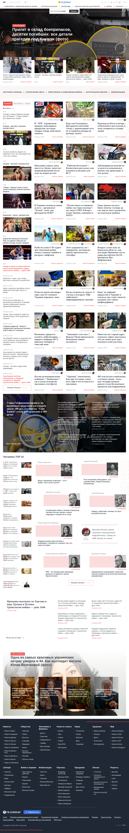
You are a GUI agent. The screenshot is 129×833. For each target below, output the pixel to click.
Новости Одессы (10, 741)
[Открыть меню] (4, 2)
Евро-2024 (62, 744)
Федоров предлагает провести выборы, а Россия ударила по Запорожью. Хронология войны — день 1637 (105, 632)
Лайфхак (7, 788)
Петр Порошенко (64, 793)
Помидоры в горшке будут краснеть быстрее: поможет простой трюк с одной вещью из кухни (78, 693)
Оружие (25, 783)
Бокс (59, 734)
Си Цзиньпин (62, 780)
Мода (6, 778)
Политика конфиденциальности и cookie (24, 817)
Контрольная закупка (49, 6)
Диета (96, 737)
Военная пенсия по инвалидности (100, 783)
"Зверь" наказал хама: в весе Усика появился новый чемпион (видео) (16, 189)
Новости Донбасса (11, 756)
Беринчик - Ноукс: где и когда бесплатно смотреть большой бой (16, 279)
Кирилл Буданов (64, 790)
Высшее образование (26, 751)
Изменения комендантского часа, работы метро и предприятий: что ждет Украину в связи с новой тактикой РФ (79, 77)
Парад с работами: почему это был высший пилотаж (106, 512)
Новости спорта (27, 81)
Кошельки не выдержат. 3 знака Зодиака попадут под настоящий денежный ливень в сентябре (22, 693)
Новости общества (88, 137)
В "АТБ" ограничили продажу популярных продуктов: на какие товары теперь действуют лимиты (47, 128)
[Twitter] (114, 2)
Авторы (109, 6)
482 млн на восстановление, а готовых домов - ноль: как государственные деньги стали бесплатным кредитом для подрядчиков (112, 381)
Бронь (42, 775)
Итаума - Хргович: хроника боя (16, 164)
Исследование (99, 744)
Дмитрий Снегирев (53, 492)
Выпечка (115, 772)
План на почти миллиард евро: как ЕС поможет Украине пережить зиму (47, 294)
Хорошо (73, 11)
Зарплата (25, 731)
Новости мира (90, 218)
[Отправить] (25, 2)
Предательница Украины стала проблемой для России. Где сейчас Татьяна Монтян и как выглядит (50, 693)
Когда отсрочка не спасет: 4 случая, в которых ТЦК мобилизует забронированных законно (80, 296)
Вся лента (7, 108)
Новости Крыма (9, 759)
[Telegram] (108, 2)
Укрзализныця (45, 750)
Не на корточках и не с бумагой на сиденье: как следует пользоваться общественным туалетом (11, 557)
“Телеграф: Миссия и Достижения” (87, 6)
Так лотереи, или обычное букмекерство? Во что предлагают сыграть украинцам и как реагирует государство (105, 406)
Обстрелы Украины (12, 92)
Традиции (79, 780)
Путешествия (9, 782)
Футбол (60, 731)
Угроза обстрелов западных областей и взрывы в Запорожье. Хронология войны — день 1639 (73, 631)
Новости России (117, 737)
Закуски (114, 788)
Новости (7, 727)
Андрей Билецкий (90, 461)
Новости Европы (118, 731)
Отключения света (35, 92)
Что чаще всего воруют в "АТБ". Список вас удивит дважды (11, 491)
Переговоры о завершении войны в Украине (21, 6)
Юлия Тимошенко (64, 797)
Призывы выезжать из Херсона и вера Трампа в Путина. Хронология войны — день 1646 (27, 604)
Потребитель (9, 775)
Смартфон (79, 744)
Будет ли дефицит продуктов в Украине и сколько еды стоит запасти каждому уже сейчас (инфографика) (111, 297)
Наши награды (106, 817)
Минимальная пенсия (99, 788)
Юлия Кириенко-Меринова (48, 523)
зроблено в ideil (121, 825)
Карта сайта (20, 820)
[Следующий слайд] (127, 6)
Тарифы (43, 743)
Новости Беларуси (118, 747)
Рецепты (114, 768)
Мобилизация (118, 92)
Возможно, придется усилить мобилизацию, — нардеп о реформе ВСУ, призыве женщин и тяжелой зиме (47, 339)
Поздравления (9, 795)
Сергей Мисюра (98, 493)
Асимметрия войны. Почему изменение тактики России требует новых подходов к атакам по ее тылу (62, 512)
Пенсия (95, 768)
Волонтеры (26, 787)
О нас (5, 817)
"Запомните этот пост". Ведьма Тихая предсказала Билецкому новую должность (80, 338)
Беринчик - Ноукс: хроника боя (16, 215)
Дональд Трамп (63, 777)
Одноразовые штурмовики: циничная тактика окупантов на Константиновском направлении (109, 574)
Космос (78, 734)
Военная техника (28, 790)
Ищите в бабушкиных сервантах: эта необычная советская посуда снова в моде (10, 478)
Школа (24, 747)
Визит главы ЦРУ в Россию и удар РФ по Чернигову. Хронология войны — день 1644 (107, 603)
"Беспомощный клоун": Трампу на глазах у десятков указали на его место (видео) (11, 584)
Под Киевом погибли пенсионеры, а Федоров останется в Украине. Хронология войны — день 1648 (16, 379)
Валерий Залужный (65, 787)
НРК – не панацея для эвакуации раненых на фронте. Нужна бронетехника (59, 574)
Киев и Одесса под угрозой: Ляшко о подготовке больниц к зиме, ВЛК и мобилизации (42, 34)
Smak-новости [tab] (18, 103)
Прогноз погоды (28, 759)
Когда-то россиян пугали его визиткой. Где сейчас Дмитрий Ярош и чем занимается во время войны (11, 530)
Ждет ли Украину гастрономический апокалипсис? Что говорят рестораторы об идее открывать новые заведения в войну (106, 438)
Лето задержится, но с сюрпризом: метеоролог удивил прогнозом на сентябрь (78, 251)
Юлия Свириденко (64, 803)
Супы (114, 778)
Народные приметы (83, 777)
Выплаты (25, 737)
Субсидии (25, 741)
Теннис (60, 737)
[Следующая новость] (126, 34)
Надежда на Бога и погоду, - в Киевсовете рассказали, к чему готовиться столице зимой (112, 127)
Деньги (42, 733)
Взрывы (25, 777)
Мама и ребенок (99, 731)
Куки (63, 11)
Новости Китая (117, 744)
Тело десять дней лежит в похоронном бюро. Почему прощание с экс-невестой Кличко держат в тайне (11, 544)
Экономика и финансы (45, 728)
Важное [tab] (27, 103)
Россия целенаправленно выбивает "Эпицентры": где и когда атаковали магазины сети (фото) (47, 380)
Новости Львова (10, 744)
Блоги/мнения (68, 477)
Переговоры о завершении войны (65, 92)
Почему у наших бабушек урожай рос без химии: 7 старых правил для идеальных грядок (16, 116)
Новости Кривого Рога (10, 751)
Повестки (43, 772)
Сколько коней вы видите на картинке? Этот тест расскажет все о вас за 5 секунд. (17, 154)
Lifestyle (7, 768)
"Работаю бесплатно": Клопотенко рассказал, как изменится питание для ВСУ (80, 169)
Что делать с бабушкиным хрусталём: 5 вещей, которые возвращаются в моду (11, 517)
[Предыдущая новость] (2, 34)
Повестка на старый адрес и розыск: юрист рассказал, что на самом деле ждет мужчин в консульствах (112, 338)
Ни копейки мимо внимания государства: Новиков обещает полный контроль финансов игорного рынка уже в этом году (72, 406)
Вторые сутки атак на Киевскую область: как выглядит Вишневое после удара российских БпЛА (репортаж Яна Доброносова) (111, 253)
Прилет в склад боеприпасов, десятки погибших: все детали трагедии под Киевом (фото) (110, 77)
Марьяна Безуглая (64, 800)
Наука (77, 727)
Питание (97, 734)
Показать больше (13, 387)
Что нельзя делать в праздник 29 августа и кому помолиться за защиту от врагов (10, 571)
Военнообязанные (46, 782)
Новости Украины (89, 81)
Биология (79, 737)
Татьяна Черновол (86, 538)
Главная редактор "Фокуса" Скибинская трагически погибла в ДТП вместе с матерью (16, 328)
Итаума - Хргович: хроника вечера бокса (16, 76)
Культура (7, 785)
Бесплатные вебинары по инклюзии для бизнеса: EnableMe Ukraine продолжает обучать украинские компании (16, 303)
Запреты (79, 783)
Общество (25, 727)
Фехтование (62, 747)
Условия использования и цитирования (75, 817)
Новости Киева (9, 731)
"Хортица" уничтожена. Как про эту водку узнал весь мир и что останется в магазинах (80, 380)
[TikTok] (119, 2)
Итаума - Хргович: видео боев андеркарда (15, 367)
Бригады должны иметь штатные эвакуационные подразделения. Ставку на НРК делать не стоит (104, 533)
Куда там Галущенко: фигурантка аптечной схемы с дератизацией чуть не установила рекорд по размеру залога (80, 128)
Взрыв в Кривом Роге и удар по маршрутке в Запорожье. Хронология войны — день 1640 (106, 616)
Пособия (25, 756)
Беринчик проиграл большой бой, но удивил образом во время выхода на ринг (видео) (16, 241)
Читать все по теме (13, 443)
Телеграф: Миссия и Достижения (39, 820)
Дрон (78, 741)
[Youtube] (111, 2)
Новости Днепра (10, 737)
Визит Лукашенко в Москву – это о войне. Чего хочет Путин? (52, 482)
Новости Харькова (10, 734)
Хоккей (60, 741)
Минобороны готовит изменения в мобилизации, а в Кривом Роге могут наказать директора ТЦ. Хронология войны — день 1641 (72, 617)
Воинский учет (45, 785)
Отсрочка (43, 778)
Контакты (117, 817)
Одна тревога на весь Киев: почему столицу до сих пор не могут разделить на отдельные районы (112, 209)
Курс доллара (45, 746)
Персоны (61, 768)
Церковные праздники (80, 772)
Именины (79, 790)
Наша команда (8, 820)
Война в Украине (28, 768)
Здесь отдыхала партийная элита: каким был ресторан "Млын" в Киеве (16, 290)
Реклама (95, 817)
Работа (24, 734)
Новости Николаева (11, 762)
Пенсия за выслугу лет (100, 793)
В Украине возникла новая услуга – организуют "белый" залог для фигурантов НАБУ (48, 209)
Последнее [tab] (7, 103)
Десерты (115, 782)
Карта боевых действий (27, 772)
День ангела (80, 787)
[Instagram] (116, 2)
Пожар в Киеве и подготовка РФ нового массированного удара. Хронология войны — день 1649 (47, 77)
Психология (98, 741)
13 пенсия (97, 772)
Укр (125, 2)
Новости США (117, 734)
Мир (112, 727)
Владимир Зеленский (61, 772)
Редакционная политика (49, 817)
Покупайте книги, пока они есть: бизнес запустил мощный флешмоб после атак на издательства (47, 169)
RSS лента (58, 820)
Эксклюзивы (65, 6)
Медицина (25, 744)
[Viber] (105, 2)
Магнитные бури (10, 792)
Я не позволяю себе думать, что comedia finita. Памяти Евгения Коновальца (97, 482)
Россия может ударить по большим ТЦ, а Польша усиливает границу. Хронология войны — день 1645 (71, 603)
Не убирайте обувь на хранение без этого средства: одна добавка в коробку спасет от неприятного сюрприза (17, 341)
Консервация (116, 775)
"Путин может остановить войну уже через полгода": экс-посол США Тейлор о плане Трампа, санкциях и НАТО (79, 210)
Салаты (114, 785)
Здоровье (97, 727)
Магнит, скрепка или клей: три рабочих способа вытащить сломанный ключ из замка (10, 503)
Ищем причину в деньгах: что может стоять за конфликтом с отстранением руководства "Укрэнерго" (72, 438)
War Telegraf (59, 81)
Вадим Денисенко (44, 462)
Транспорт (44, 736)
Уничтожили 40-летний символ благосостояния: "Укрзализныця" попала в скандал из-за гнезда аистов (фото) (16, 355)
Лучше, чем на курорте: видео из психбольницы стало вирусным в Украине (16, 316)
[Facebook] (102, 2)
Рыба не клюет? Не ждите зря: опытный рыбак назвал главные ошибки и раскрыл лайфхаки (47, 251)
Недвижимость (45, 740)
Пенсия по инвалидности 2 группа (99, 777)
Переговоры (26, 780)
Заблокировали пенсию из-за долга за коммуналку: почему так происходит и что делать (111, 169)
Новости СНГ (116, 741)
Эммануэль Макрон (65, 783)
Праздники (80, 768)
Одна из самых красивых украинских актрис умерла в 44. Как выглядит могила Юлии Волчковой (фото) (46, 661)
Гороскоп (119, 6)
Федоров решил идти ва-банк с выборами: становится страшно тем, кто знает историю (55, 543)
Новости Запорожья (11, 747)
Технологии (80, 731)
